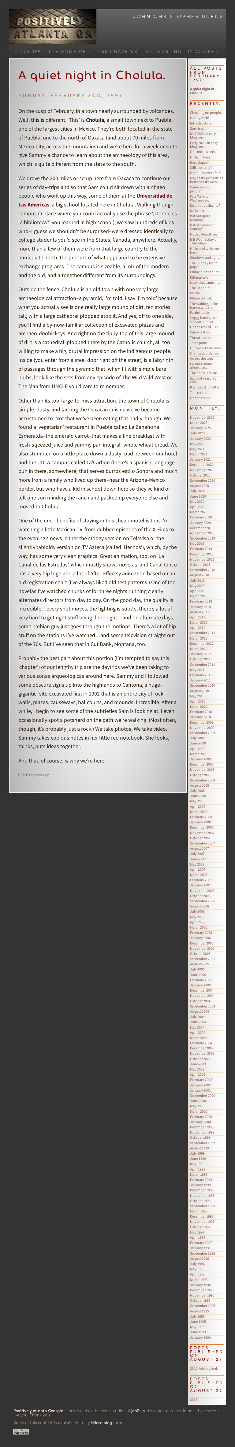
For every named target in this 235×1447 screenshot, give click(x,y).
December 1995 (202, 1290)
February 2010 (201, 711)
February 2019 (201, 548)
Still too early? (201, 167)
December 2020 (202, 464)
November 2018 (202, 559)
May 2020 (197, 501)
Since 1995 (29, 52)
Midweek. (197, 210)
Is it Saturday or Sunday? (202, 227)
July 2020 (197, 490)
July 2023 (197, 433)
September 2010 (202, 685)
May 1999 (197, 1163)
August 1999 (199, 1148)
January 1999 (200, 1184)
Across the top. (201, 358)
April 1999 (197, 1169)
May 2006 (197, 917)
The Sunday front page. (203, 265)
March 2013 (198, 638)
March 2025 (198, 422)
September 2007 (202, 843)
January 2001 (200, 1090)
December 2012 (202, 643)
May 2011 (197, 669)
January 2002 (200, 1085)
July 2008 (197, 790)
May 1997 (197, 1232)
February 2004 (201, 1043)
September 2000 (202, 1095)
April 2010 (197, 701)
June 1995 (198, 1321)
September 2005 (202, 958)
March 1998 (198, 1211)
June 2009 (198, 743)
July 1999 (197, 1153)
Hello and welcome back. (205, 250)
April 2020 (197, 506)
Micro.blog (101, 1423)
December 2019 (202, 527)
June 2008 (198, 795)
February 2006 (201, 932)
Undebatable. (200, 397)
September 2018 (202, 569)
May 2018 (197, 585)
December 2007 (202, 827)
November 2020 (202, 470)
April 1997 (197, 1237)
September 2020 (202, 480)
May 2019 (197, 543)
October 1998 (200, 1200)
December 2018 (202, 554)
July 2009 (197, 738)
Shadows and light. (205, 257)
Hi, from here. (200, 157)
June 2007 (198, 859)
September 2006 (202, 901)
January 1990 (200, 1337)
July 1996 (197, 1263)
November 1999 (202, 1132)
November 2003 (202, 1053)
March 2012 (198, 648)
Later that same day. (205, 282)
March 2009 (198, 753)
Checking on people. (206, 112)
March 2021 (198, 454)
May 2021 (197, 449)
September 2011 (202, 664)
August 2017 (199, 612)
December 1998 (202, 1190)
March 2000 (198, 1111)
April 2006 (197, 922)
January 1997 (200, 1247)
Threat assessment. (205, 337)
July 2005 (197, 969)
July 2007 (197, 853)
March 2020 (198, 512)
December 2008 (202, 764)
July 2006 (197, 911)
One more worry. (203, 151)
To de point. (199, 342)
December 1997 (202, 1216)
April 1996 (197, 1274)
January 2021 (200, 459)
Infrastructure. (201, 123)
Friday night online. (205, 271)
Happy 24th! (199, 117)
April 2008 (197, 806)
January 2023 (200, 438)
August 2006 (199, 906)
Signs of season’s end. (203, 380)
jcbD (135, 1411)
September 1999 (202, 1143)
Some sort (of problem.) (200, 189)
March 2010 (198, 706)
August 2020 (199, 485)
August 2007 (199, 848)
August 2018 (199, 575)
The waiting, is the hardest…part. (204, 305)
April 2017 (197, 617)
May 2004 (197, 1027)
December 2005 (202, 943)
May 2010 (197, 696)
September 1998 (202, 1206)
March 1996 (198, 1279)
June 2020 (198, 496)
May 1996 (197, 1269)
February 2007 (201, 879)
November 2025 (202, 417)
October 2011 (200, 659)
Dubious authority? (205, 205)
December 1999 (202, 1127)
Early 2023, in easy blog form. (204, 144)
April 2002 (197, 1074)
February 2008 (201, 816)
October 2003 (200, 1058)
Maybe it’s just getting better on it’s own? (206, 180)
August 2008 (199, 785)
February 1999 (201, 1179)
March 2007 (198, 874)
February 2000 (201, 1116)
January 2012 (200, 653)
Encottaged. (199, 162)
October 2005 (200, 953)
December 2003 (202, 1048)
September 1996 (202, 1253)
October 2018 (200, 564)
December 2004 (202, 990)
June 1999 (198, 1158)
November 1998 (202, 1195)
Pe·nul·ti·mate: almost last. (201, 366)
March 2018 (198, 596)
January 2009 (200, 759)
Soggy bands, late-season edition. (204, 319)
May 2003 (197, 1069)
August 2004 (199, 1011)
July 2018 (197, 580)
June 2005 (198, 974)
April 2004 (197, 1032)
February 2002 (201, 1079)
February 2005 (201, 980)
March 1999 (198, 1174)
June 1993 (198, 1332)
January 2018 (200, 606)
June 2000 (198, 1100)
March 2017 (198, 622)
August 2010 (199, 690)
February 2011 (201, 675)
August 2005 (199, 964)
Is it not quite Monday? (200, 217)
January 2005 (200, 985)
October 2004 (200, 1001)
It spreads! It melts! (204, 387)
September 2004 (202, 1006)
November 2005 (202, 948)
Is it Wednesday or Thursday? (204, 241)
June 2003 (198, 1064)
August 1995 (199, 1311)
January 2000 (200, 1121)
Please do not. (201, 298)
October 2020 (200, 475)
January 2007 (200, 885)
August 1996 (199, 1258)
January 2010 (200, 716)
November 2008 (202, 769)
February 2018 (201, 601)
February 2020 (201, 517)
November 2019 (202, 533)
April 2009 (197, 748)
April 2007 (197, 869)
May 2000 (197, 1106)
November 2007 (202, 832)
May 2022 (197, 443)
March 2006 (198, 927)
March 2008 (198, 811)
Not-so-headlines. (204, 234)
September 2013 (202, 632)
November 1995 (202, 1295)
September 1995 (202, 1305)
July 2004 (197, 1016)
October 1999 (200, 1137)
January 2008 (200, 822)
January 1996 (200, 1284)
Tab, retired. (199, 392)
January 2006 (200, 937)
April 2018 (197, 590)
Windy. (195, 293)
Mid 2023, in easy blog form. (203, 135)
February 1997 (201, 1242)
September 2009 (202, 732)
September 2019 (202, 538)
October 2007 (200, 838)
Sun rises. (197, 128)
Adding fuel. (204, 1368)
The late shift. (200, 287)
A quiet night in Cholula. (92, 75)
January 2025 (200, 427)
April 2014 (197, 627)
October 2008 (200, 775)
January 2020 (200, 522)
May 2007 (197, 864)
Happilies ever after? (205, 172)
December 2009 (202, 722)
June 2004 (198, 1021)
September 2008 (202, 780)
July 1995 (197, 1316)
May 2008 (197, 801)
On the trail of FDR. (204, 327)
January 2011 (200, 680)
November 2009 (202, 727)
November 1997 (202, 1221)
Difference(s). (200, 277)
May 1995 (197, 1326)
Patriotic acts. (200, 312)
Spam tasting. (200, 332)
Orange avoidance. (204, 353)
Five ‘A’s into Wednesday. (199, 198)
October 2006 (200, 895)
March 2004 (198, 1037)
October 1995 (200, 1300)
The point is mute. (204, 372)
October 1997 (200, 1227)
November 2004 (202, 995)
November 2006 (202, 890)
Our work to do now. (206, 348)
